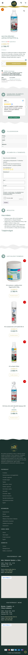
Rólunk (4, 514)
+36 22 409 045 (9, 570)
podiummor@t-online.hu (10, 569)
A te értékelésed (7, 167)
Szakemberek (6, 511)
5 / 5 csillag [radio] (12, 169)
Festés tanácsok (6, 537)
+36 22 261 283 (9, 618)
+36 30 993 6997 (8, 572)
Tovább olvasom (14, 375)
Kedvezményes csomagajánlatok (10, 475)
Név (4, 180)
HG (2, 146)
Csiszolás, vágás (7, 493)
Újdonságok (5, 534)
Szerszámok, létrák (7, 484)
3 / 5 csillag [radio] (8, 169)
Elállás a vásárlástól (7, 550)
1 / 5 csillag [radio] (4, 169)
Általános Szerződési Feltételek (10, 518)
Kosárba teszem (16, 63)
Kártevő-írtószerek (7, 495)
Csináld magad (6, 479)
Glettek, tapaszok (7, 486)
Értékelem (3, 49)
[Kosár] (26, 3)
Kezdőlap (3, 80)
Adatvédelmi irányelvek (8, 521)
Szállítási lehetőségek (9, 71)
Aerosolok (5, 491)
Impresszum (5, 525)
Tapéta (4, 482)
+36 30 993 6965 (8, 619)
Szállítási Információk (8, 523)
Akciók (4, 532)
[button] (24, 11)
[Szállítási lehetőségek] (2, 71)
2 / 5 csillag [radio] (6, 169)
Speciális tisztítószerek (15, 79)
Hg (2, 142)
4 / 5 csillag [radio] (10, 169)
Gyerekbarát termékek (8, 500)
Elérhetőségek (6, 516)
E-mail (5, 185)
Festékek (5, 472)
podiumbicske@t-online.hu (10, 616)
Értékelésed (6, 171)
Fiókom (4, 546)
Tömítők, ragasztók (7, 477)
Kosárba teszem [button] (14, 295)
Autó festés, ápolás (7, 489)
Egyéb (4, 502)
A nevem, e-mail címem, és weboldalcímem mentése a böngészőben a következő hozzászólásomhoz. (13, 193)
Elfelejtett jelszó (6, 548)
